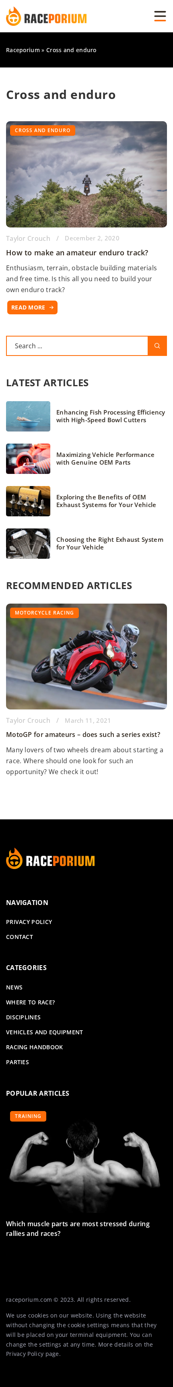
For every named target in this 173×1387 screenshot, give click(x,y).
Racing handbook (34, 1047)
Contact (19, 937)
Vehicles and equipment (44, 1032)
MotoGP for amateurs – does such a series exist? (83, 734)
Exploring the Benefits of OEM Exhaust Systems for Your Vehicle (106, 501)
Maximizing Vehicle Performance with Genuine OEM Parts (105, 459)
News (14, 987)
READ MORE (28, 307)
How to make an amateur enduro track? (77, 252)
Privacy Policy (24, 1354)
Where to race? (30, 1002)
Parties (17, 1062)
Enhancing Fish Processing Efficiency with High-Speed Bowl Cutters (110, 416)
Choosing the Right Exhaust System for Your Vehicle (109, 543)
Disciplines (23, 1017)
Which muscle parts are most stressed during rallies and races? (78, 1228)
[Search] (157, 346)
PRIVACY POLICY (29, 922)
